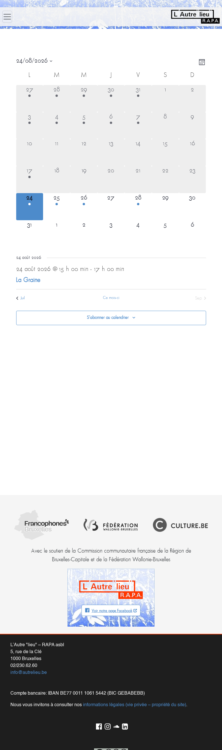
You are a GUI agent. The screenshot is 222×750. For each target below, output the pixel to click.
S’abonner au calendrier (108, 317)
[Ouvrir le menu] (7, 17)
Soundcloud (115, 725)
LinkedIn (124, 725)
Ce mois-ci (111, 298)
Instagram (106, 725)
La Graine (28, 280)
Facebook (98, 725)
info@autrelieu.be (28, 672)
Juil (23, 298)
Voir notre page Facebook (112, 611)
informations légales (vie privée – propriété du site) (134, 705)
